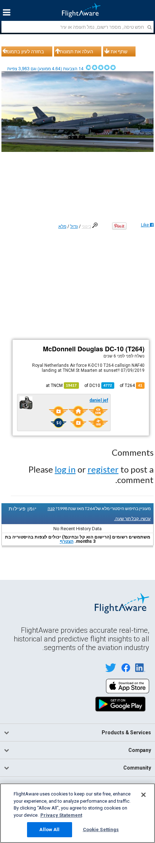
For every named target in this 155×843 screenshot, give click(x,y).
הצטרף (67, 541)
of (98, 385)
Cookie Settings (101, 829)
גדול (74, 226)
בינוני (86, 226)
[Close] (143, 795)
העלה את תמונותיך (74, 51)
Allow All (49, 829)
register (103, 469)
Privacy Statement (61, 815)
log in (65, 469)
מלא (62, 226)
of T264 (131, 385)
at (61, 385)
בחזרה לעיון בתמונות (24, 51)
